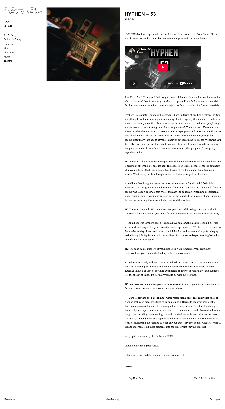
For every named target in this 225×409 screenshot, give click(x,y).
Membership (112, 399)
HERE (170, 336)
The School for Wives (205, 378)
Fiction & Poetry (13, 39)
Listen (128, 366)
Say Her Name (136, 378)
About (7, 21)
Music (7, 56)
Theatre (8, 60)
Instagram (215, 399)
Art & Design (11, 35)
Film (6, 48)
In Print (8, 25)
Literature (9, 52)
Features (8, 44)
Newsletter (10, 399)
